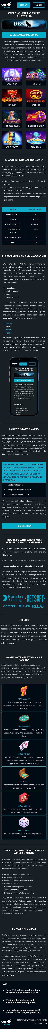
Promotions (10, 288)
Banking (9, 323)
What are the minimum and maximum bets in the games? (21, 1001)
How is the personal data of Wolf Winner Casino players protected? (23, 1011)
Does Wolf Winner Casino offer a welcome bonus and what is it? (23, 991)
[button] (24, 991)
